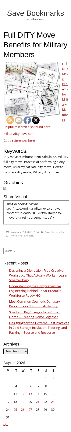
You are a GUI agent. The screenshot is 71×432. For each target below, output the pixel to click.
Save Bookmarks (35, 13)
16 (53, 394)
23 (53, 402)
